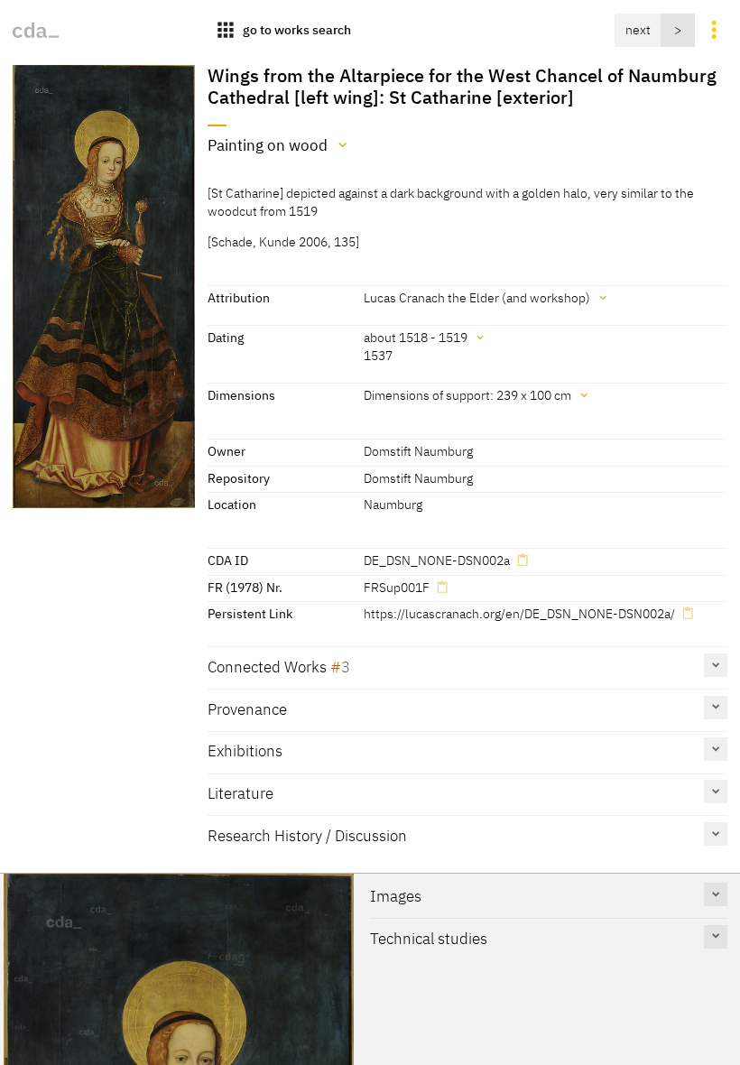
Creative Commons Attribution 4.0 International (384, 1023)
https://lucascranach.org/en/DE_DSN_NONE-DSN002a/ (519, 613)
